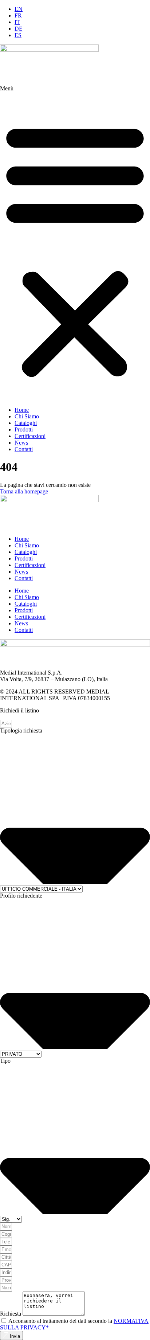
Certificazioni (30, 436)
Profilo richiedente (21, 895)
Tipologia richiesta (21, 730)
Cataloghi (26, 423)
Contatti (24, 449)
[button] (75, 249)
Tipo (5, 1061)
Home (22, 410)
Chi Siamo (27, 416)
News (21, 442)
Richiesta (11, 1313)
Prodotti (24, 429)
